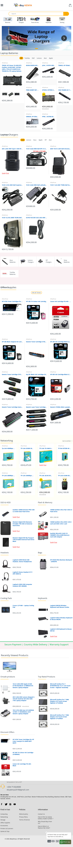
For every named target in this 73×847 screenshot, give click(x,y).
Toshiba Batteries (12, 273)
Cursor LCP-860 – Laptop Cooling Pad (23, 606)
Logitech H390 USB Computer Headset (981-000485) (22, 585)
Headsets (4, 552)
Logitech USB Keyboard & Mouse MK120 (61, 630)
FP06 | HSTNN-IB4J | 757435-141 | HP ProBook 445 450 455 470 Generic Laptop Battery (48, 116)
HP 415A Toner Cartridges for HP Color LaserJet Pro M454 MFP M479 (12, 301)
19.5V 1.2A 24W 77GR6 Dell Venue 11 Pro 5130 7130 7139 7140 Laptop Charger (60, 185)
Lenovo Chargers (31, 261)
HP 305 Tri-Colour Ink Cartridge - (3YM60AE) (36, 301)
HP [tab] (21, 58)
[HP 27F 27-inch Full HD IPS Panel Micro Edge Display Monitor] (9, 667)
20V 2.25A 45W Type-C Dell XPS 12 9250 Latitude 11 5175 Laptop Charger (12, 149)
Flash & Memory (45, 502)
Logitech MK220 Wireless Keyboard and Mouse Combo (59, 606)
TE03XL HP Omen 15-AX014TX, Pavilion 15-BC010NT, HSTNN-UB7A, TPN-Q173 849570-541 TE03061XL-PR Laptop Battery (12, 68)
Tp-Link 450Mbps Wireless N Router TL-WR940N (8, 448)
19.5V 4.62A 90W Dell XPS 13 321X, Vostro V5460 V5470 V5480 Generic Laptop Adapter (36, 149)
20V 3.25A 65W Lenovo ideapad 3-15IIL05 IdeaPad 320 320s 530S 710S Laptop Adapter (24, 698)
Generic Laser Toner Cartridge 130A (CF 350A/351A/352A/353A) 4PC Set (36, 407)
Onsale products (7, 676)
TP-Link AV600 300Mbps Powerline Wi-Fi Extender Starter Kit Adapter (27, 448)
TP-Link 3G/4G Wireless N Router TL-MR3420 (45, 475)
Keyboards (42, 598)
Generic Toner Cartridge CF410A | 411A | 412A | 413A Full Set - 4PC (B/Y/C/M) (12, 374)
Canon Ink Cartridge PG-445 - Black (60, 301)
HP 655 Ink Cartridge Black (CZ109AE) (60, 374)
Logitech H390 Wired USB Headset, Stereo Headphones (22, 560)
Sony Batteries (67, 261)
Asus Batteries (12, 261)
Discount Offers (7, 732)
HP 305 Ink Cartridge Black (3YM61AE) (60, 342)
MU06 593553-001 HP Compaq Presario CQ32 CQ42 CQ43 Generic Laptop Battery (32, 65)
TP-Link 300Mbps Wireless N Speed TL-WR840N (8, 475)
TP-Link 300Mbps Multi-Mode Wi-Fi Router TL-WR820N (27, 475)
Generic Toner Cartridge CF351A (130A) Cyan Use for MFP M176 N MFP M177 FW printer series (36, 342)
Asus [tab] (34, 140)
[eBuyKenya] (22, 5)
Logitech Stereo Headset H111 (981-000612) (22, 573)
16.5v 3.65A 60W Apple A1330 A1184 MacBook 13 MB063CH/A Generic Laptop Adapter (23, 685)
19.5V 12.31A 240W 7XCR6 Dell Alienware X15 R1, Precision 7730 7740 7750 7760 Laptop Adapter (12, 218)
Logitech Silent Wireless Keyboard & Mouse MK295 (61, 618)
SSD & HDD (5, 502)
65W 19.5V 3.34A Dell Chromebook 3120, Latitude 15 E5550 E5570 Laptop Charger (60, 149)
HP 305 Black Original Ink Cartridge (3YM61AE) (12, 342)
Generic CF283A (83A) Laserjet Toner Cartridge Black (60, 407)
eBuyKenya (5, 63)
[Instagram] (10, 804)
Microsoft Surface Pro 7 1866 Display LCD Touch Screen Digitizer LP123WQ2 (59, 701)
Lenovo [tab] (39, 58)
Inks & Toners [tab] (36, 293)
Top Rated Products (46, 676)
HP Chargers (49, 261)
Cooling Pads (6, 598)
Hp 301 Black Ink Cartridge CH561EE (36, 374)
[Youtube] (15, 804)
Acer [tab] (45, 58)
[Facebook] (1, 804)
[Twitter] (6, 804)
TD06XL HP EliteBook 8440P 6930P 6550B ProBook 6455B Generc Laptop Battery (64, 65)
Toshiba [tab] (27, 58)
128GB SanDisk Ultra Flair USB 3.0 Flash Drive (61, 510)
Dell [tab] (33, 58)
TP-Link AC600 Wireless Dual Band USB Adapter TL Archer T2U (64, 475)
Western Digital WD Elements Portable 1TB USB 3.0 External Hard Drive (22, 523)
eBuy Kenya (5, 299)
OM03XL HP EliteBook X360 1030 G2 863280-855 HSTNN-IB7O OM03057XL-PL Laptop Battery (32, 116)
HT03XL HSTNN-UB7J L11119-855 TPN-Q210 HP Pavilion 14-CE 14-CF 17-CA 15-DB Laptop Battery (48, 90)
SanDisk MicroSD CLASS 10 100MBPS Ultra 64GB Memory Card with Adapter (59, 535)
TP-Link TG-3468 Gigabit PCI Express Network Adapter (45, 448)
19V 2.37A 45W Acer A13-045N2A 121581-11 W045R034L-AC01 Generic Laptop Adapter (23, 711)
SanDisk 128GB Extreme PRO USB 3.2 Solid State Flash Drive (23, 510)
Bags (40, 552)
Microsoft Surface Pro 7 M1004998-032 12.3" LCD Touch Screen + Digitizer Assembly (60, 685)
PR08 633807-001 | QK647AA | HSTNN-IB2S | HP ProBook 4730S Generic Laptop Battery (32, 90)
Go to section (4, 135)
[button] (36, 48)
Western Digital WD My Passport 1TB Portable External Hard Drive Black (23, 539)
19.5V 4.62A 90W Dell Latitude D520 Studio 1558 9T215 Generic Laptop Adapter (36, 185)
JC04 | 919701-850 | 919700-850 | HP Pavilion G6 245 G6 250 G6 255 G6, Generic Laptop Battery (48, 65)
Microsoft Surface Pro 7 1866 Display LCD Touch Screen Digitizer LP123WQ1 (59, 716)
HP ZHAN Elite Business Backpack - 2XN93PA (61, 560)
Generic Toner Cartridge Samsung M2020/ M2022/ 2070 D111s (12, 407)
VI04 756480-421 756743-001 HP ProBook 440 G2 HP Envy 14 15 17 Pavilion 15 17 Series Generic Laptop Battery (64, 90)
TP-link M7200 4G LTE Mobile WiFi (64, 448)
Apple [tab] (51, 58)
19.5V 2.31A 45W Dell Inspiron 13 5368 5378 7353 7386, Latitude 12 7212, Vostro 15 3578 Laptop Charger (12, 185)
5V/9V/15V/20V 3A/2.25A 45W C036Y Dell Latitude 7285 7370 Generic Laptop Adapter (36, 218)
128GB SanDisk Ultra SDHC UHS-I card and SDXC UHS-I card (61, 523)
